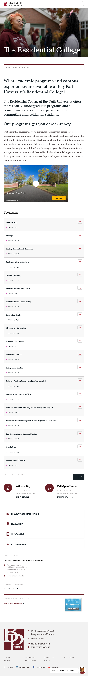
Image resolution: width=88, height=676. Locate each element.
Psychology (11, 447)
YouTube (13, 588)
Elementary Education (16, 328)
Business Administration (17, 262)
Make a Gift (69, 658)
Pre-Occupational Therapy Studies (21, 434)
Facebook (4, 588)
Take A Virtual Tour (40, 647)
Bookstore (49, 658)
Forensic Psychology (15, 341)
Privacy (7, 661)
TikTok (10, 667)
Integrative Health (14, 368)
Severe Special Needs (15, 460)
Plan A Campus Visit (40, 644)
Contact (7, 658)
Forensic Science (14, 355)
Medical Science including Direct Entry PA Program (29, 407)
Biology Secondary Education (19, 249)
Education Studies (14, 315)
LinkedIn (18, 588)
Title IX (47, 661)
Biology (9, 236)
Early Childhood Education (18, 288)
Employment (29, 658)
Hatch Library (30, 661)
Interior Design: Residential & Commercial (26, 381)
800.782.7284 (37, 638)
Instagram (9, 588)
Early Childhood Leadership (18, 302)
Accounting (11, 222)
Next (81, 477)
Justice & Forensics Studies (18, 394)
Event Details (22, 497)
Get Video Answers (13, 603)
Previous (76, 477)
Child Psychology (13, 275)
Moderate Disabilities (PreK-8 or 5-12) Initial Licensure (31, 421)
